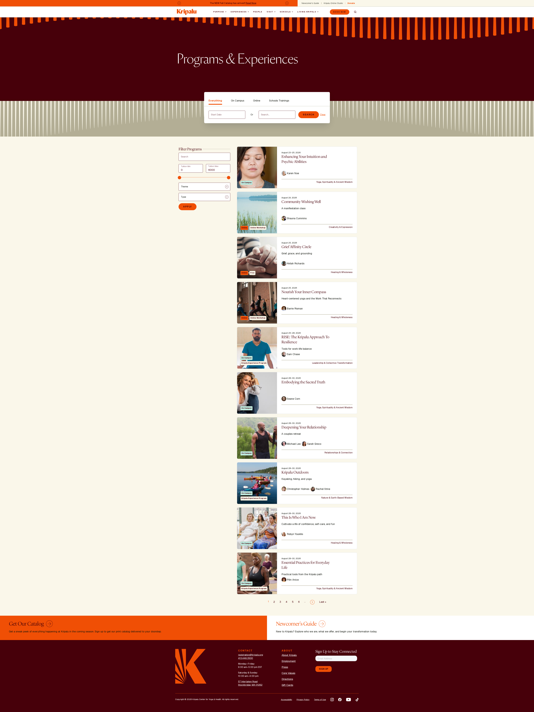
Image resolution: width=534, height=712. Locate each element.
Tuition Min (186, 166)
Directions (287, 679)
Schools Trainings (279, 100)
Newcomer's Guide (310, 3)
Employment (289, 661)
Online (256, 100)
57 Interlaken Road (248, 681)
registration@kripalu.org (250, 654)
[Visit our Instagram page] (332, 699)
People (257, 12)
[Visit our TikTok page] (357, 699)
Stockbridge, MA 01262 (250, 684)
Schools (285, 12)
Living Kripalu (306, 12)
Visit (270, 12)
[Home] (187, 10)
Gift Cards (287, 685)
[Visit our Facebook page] (340, 699)
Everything (215, 100)
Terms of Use (320, 699)
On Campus (237, 100)
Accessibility (286, 699)
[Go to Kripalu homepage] (191, 666)
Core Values (288, 673)
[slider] (179, 177)
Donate (351, 3)
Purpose (218, 12)
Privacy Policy (303, 699)
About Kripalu (289, 655)
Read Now (251, 3)
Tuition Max (213, 166)
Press (285, 667)
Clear (323, 114)
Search (354, 12)
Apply (187, 206)
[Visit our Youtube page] (348, 699)
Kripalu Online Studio (333, 3)
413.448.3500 (245, 658)
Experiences (239, 12)
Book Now (339, 12)
